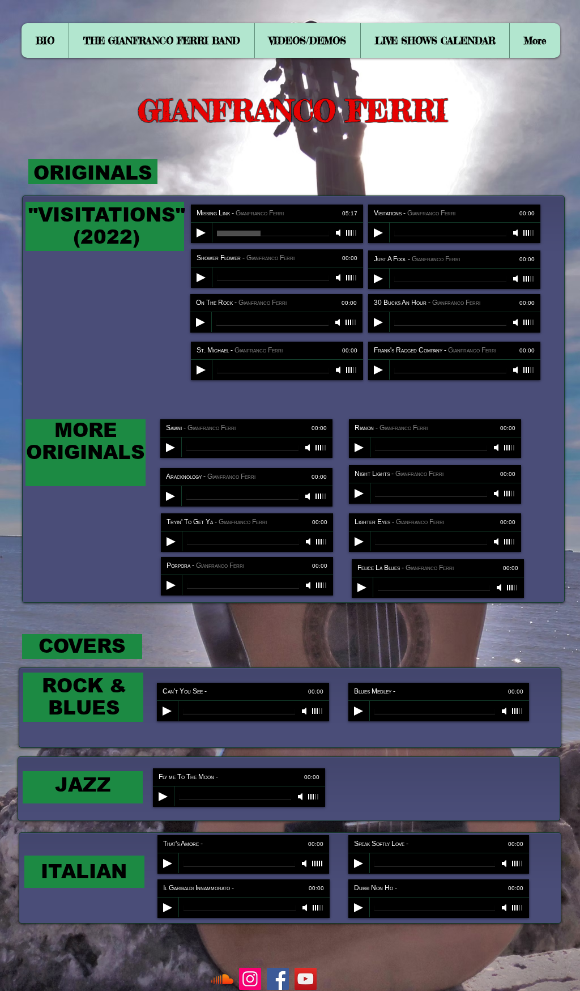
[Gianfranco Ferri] (306, 979)
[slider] (351, 233)
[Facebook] (278, 979)
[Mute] (339, 233)
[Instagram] (250, 979)
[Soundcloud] (222, 979)
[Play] (201, 232)
